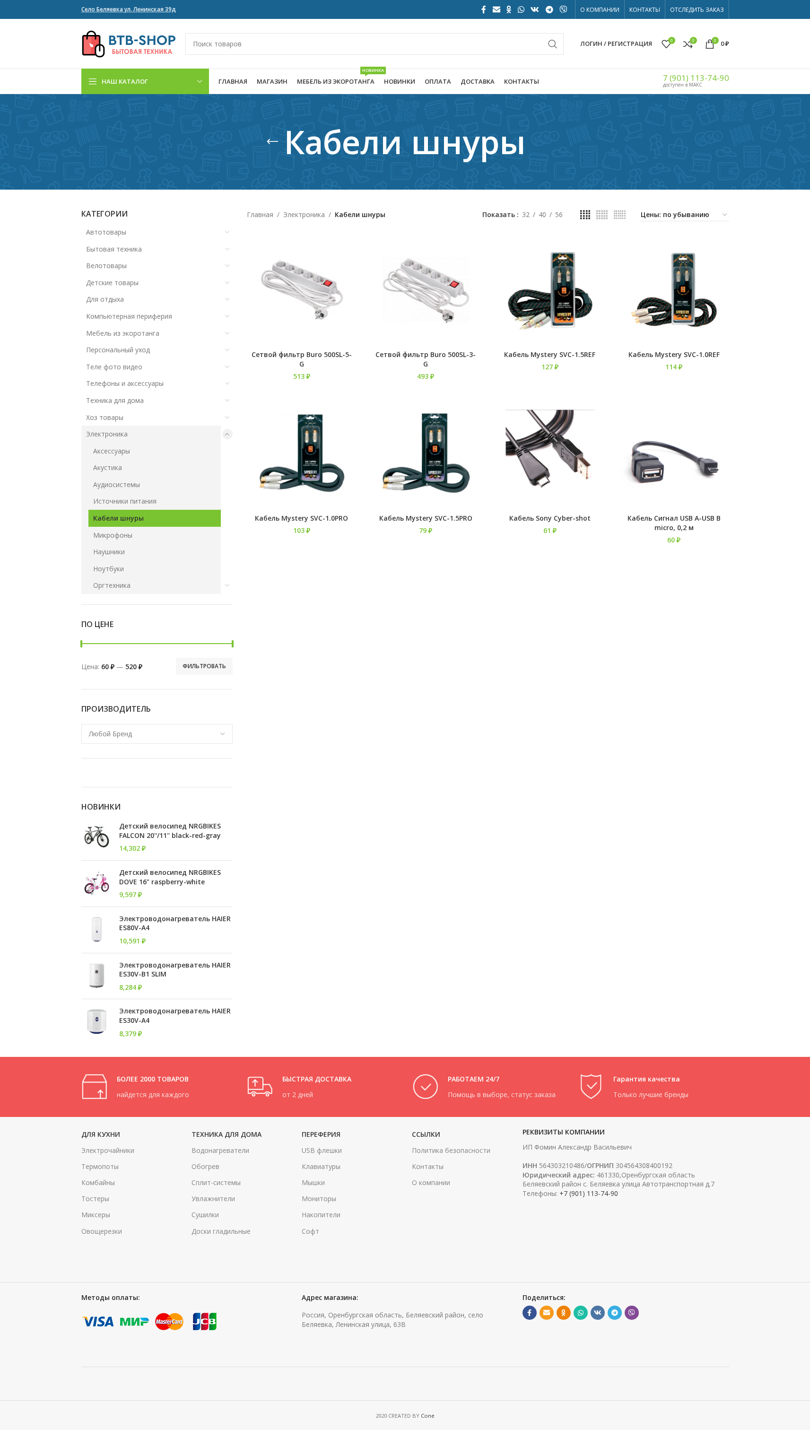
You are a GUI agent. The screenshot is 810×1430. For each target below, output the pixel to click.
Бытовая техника (114, 248)
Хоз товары (104, 417)
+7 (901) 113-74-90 (588, 1193)
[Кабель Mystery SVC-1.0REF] (674, 290)
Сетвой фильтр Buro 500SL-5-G (302, 359)
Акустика (107, 467)
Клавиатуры (321, 1166)
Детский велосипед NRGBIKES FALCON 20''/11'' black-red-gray (170, 830)
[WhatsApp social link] (520, 9)
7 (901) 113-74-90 (696, 77)
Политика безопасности (451, 1150)
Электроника (107, 433)
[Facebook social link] (483, 9)
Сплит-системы (216, 1182)
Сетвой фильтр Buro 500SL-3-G (425, 359)
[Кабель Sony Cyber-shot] (550, 454)
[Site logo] (128, 42)
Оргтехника (112, 585)
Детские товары (112, 282)
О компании (431, 1182)
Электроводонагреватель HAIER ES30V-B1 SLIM (175, 969)
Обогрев (205, 1166)
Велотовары (106, 265)
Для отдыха (105, 299)
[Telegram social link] (549, 9)
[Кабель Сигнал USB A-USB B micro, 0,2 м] (674, 454)
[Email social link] (496, 9)
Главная (260, 214)
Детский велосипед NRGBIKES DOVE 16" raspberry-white (170, 877)
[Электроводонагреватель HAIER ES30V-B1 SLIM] (96, 976)
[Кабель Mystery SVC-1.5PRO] (426, 454)
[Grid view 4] (585, 215)
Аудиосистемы (116, 484)
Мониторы (319, 1198)
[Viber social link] (563, 9)
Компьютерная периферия (129, 316)
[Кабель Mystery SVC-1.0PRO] (302, 454)
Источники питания (125, 501)
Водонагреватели (220, 1150)
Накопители (321, 1214)
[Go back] (272, 141)
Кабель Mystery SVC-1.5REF (549, 354)
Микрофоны (112, 535)
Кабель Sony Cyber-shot (550, 518)
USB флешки (322, 1150)
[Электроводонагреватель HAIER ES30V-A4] (96, 1022)
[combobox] (157, 734)
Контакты (428, 1166)
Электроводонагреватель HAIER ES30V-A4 (175, 1015)
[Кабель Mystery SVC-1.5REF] (550, 290)
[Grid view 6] (620, 215)
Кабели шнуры (118, 518)
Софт (310, 1231)
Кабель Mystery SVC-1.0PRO (301, 518)
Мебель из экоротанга (122, 333)
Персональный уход (118, 349)
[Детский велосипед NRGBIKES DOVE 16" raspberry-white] (96, 883)
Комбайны (98, 1182)
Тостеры (95, 1198)
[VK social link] (535, 9)
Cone (428, 1415)
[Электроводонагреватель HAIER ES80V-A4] (96, 930)
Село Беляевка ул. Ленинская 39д (128, 9)
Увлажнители (213, 1198)
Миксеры (95, 1214)
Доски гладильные (221, 1231)
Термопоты (100, 1166)
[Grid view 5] (602, 215)
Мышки (313, 1182)
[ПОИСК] (553, 44)
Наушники (109, 551)
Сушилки (205, 1214)
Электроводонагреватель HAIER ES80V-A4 (175, 923)
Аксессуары (111, 450)
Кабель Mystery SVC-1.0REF (674, 354)
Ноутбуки (108, 568)
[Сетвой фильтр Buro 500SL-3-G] (426, 290)
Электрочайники (107, 1150)
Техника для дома (115, 400)
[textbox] (157, 733)
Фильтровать (204, 666)
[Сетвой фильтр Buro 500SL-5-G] (302, 290)
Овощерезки (101, 1231)
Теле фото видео (114, 366)
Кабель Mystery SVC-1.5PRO (425, 518)
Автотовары (106, 231)
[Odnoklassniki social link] (508, 9)
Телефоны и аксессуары (125, 383)
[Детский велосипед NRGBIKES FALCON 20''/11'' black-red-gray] (96, 837)
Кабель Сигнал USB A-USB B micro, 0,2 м (674, 523)
